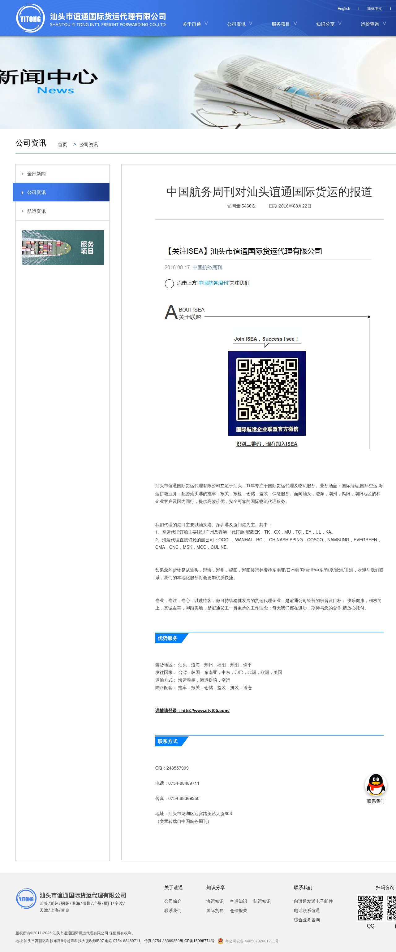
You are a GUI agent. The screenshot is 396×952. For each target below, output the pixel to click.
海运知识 (215, 901)
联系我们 (173, 910)
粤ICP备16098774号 (197, 941)
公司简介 (173, 901)
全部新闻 (36, 173)
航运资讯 (36, 211)
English (344, 9)
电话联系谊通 (307, 910)
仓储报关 (238, 910)
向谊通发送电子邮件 (313, 901)
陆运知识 (262, 901)
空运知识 (238, 901)
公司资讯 (89, 144)
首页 (62, 144)
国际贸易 (215, 910)
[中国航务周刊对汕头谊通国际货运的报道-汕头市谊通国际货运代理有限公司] (93, 18)
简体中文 (374, 9)
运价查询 (370, 24)
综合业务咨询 (307, 920)
